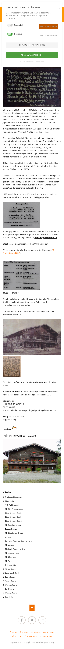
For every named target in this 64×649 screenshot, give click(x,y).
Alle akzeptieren (32, 54)
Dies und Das (46, 636)
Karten (17, 636)
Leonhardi (12, 545)
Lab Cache (9, 597)
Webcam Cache (11, 585)
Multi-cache (9, 501)
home (14, 632)
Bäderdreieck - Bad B (13, 513)
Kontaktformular (26, 62)
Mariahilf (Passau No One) (15, 549)
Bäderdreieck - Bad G (13, 521)
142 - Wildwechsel (12, 505)
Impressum (15, 642)
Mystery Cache (10, 581)
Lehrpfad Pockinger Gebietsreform (18, 541)
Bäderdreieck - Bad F (13, 517)
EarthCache (9, 589)
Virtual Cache (10, 569)
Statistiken (31, 636)
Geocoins (35, 632)
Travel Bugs (48, 632)
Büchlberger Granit (15, 533)
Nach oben (32, 608)
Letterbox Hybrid (12, 573)
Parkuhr (11, 561)
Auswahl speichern (32, 45)
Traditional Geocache (13, 497)
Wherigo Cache (11, 593)
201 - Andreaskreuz (15, 509)
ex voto (8, 537)
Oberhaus (12, 557)
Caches (8, 492)
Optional (18, 33)
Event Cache (10, 577)
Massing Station (14, 553)
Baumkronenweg (14, 525)
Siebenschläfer (11, 565)
